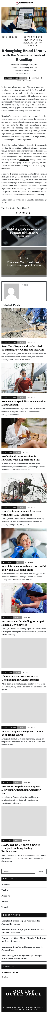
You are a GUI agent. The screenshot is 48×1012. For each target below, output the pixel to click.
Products (5, 896)
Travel (4, 907)
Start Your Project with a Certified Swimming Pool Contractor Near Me (22, 348)
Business (5, 884)
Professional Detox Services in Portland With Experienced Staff (20, 458)
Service (23, 78)
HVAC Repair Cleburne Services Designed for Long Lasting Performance (20, 848)
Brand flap (24, 160)
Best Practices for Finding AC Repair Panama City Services (23, 623)
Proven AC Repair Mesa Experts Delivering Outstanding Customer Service (21, 789)
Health (4, 890)
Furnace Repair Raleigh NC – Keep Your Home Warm (22, 733)
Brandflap (27, 208)
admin (28, 80)
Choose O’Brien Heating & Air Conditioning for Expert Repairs (20, 678)
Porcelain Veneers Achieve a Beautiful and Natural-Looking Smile (23, 568)
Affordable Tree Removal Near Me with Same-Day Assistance (21, 513)
